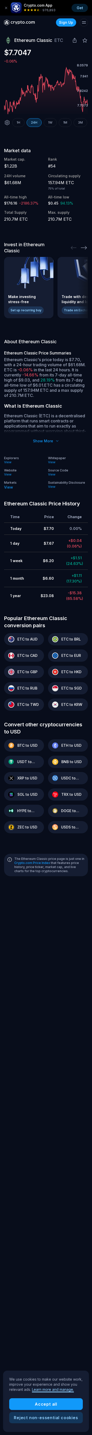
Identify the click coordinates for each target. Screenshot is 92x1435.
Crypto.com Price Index (32, 863)
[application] (46, 91)
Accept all (46, 1404)
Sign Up (66, 22)
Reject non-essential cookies (46, 1417)
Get (80, 8)
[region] (46, 1401)
